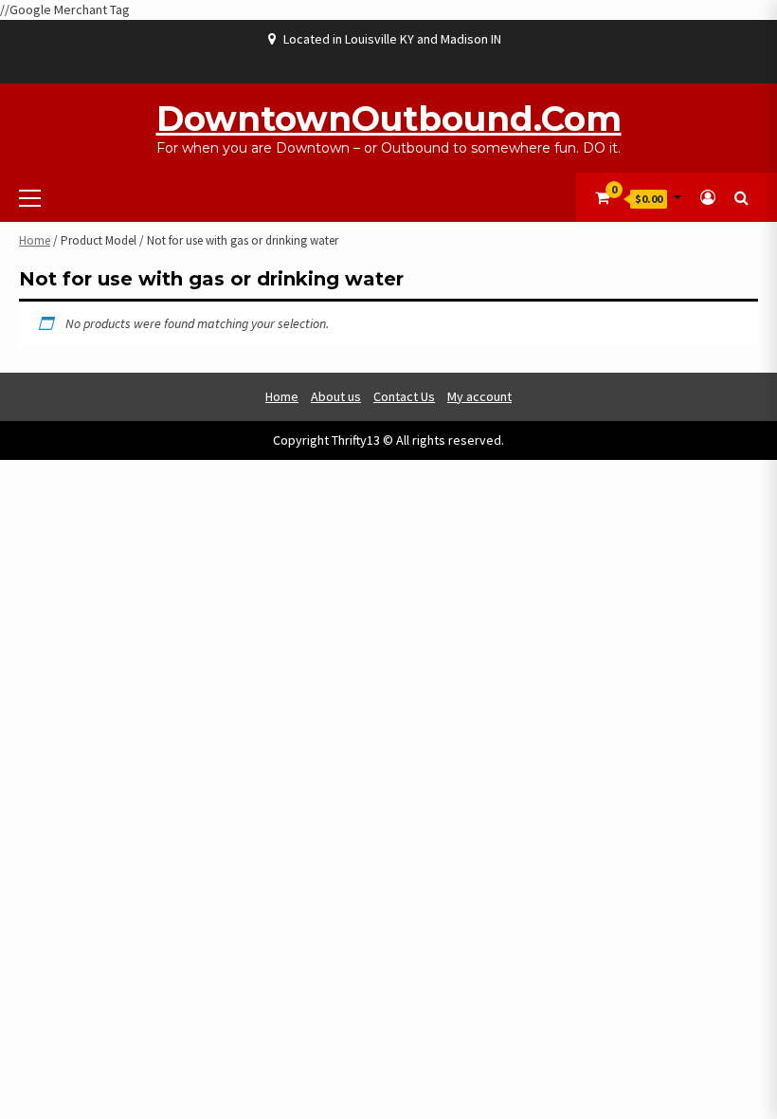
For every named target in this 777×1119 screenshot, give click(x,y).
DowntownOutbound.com (389, 118)
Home (34, 240)
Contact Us (404, 396)
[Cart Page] (602, 197)
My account (479, 396)
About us (336, 396)
